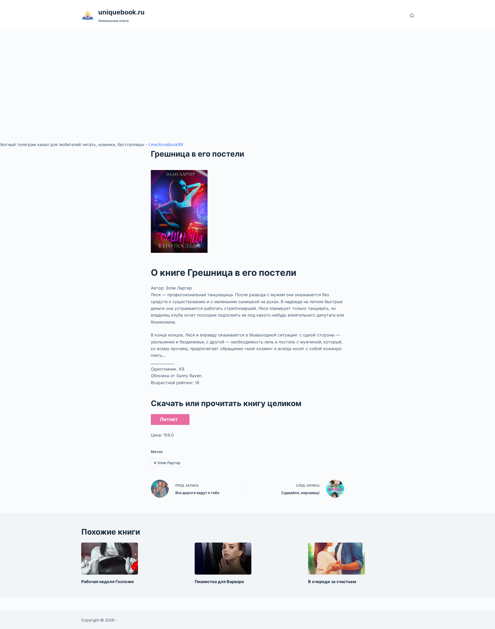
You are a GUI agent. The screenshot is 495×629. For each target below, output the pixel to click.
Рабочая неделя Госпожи (107, 581)
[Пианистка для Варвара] (223, 559)
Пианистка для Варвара (219, 581)
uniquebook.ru (121, 12)
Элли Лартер (167, 463)
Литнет (169, 419)
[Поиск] (412, 16)
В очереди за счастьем (332, 581)
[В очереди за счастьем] (336, 559)
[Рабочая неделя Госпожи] (109, 559)
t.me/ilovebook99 (165, 144)
